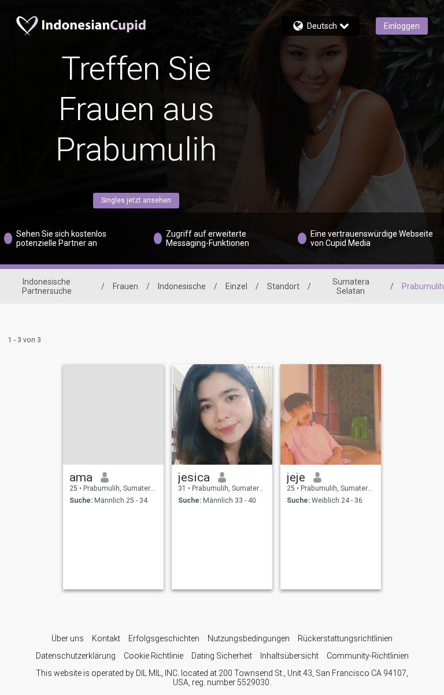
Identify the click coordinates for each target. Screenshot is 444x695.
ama (80, 477)
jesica (194, 477)
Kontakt (106, 638)
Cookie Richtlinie (153, 655)
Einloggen (402, 26)
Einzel (236, 286)
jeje (296, 477)
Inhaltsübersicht (289, 655)
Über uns (67, 638)
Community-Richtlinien (368, 655)
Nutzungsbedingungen (249, 638)
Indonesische (182, 286)
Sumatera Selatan (350, 286)
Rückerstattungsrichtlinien (345, 638)
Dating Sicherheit (221, 655)
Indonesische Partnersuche (47, 286)
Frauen (125, 286)
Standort (283, 286)
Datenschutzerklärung (76, 655)
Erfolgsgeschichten (163, 638)
